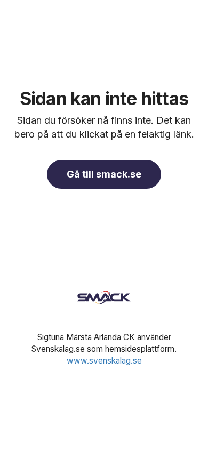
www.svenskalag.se (104, 361)
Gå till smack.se (104, 174)
